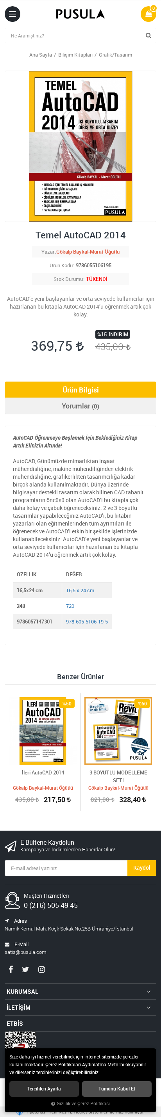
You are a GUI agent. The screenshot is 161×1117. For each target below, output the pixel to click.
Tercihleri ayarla (44, 1088)
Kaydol (141, 867)
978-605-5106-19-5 (87, 621)
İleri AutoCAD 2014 (43, 772)
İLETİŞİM (18, 1007)
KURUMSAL (22, 991)
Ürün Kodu (61, 265)
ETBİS (15, 1023)
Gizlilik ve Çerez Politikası (83, 1103)
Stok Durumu (68, 278)
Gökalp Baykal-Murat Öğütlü (88, 251)
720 (70, 605)
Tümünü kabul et (116, 1088)
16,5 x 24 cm (80, 590)
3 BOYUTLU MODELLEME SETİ (118, 776)
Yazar (47, 251)
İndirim (118, 334)
